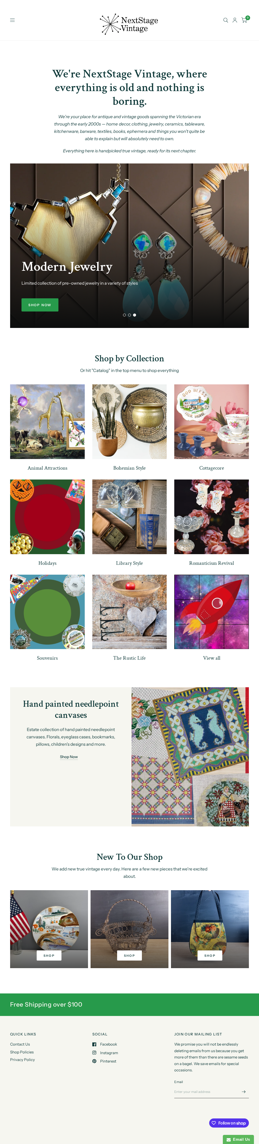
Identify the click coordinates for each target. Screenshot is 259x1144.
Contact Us (20, 1044)
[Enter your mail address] (244, 1091)
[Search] (226, 20)
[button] (39, 304)
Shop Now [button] (69, 756)
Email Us (240, 1139)
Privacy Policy (22, 1059)
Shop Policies (22, 1052)
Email (178, 1082)
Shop (49, 956)
